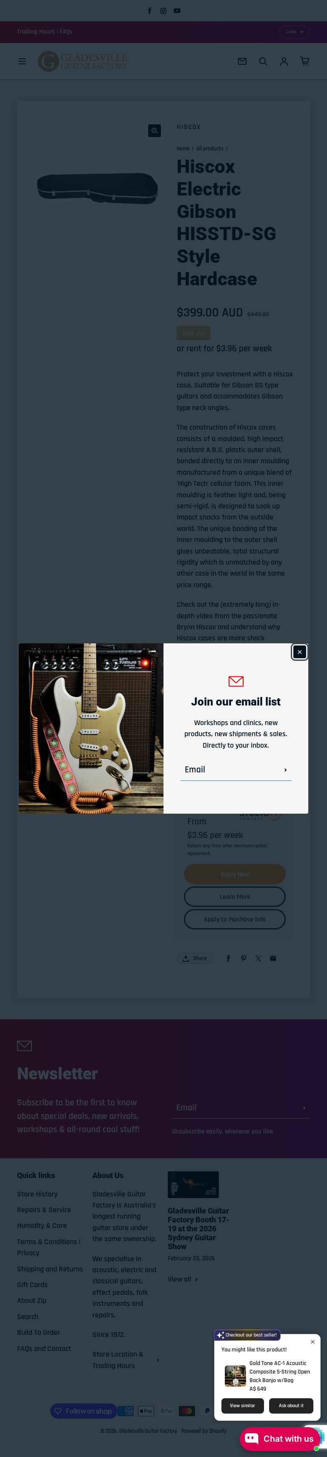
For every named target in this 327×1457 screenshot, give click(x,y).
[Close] (299, 651)
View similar (242, 1406)
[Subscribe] (285, 770)
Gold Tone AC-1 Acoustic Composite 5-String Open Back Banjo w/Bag (280, 1371)
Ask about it (291, 1406)
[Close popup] (313, 1342)
